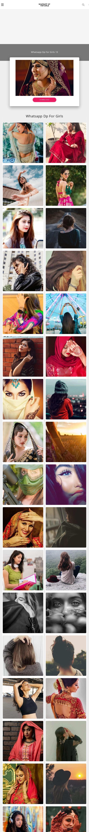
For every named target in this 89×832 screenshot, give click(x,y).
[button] (2, 4)
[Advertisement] (44, 27)
